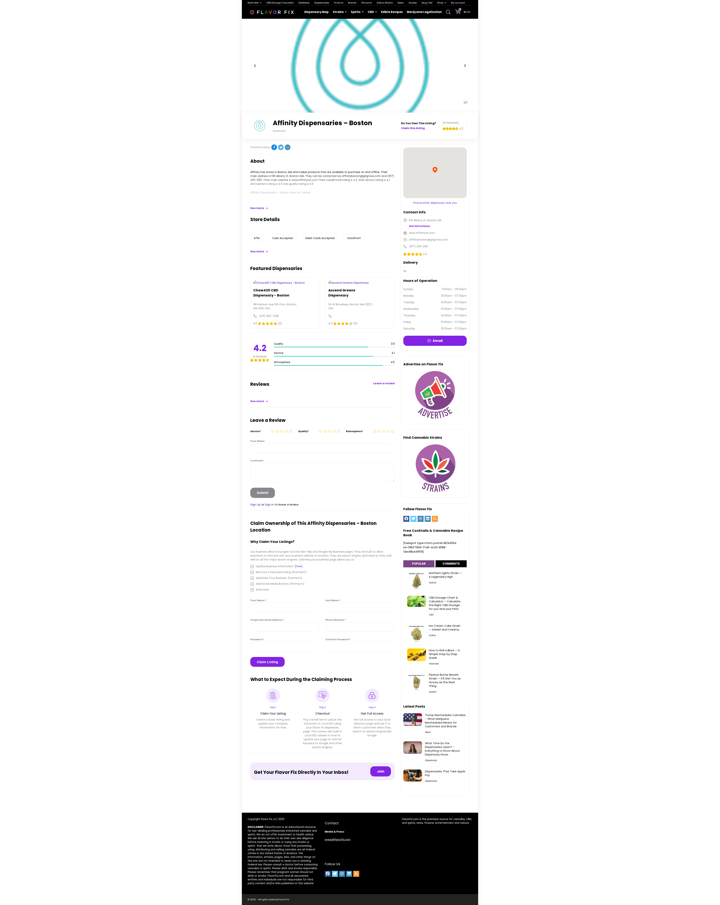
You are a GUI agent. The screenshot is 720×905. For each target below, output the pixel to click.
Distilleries (304, 2)
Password (257, 639)
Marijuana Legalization (424, 12)
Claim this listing (413, 128)
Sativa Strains (385, 2)
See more (257, 208)
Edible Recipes (392, 12)
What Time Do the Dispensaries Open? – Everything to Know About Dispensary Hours (442, 748)
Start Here (253, 2)
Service (255, 431)
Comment (256, 460)
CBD (371, 12)
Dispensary (431, 760)
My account (458, 2)
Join (380, 771)
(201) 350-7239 (269, 316)
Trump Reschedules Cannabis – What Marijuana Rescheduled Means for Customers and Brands (445, 720)
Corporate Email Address (267, 619)
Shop (440, 2)
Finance (338, 2)
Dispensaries (321, 2)
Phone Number (335, 619)
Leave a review (384, 383)
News (401, 2)
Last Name (332, 600)
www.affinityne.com (305, 180)
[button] (255, 65)
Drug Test (427, 2)
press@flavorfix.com (337, 839)
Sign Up (255, 504)
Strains (338, 12)
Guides (413, 2)
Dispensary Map (316, 12)
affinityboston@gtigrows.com (361, 176)
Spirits (356, 12)
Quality (303, 431)
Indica (432, 635)
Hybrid (432, 582)
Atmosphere (354, 431)
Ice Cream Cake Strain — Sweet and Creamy (444, 627)
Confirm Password (338, 639)
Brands (352, 2)
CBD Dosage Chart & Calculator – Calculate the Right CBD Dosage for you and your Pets (444, 603)
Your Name (257, 441)
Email (438, 340)
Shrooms (366, 2)
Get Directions (419, 226)
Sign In (269, 504)
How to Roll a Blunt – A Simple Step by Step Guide (444, 654)
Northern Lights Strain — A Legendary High (445, 575)
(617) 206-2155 (418, 246)
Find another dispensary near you (435, 203)
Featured (434, 663)
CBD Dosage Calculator (280, 2)
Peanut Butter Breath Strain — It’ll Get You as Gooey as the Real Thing (445, 680)
